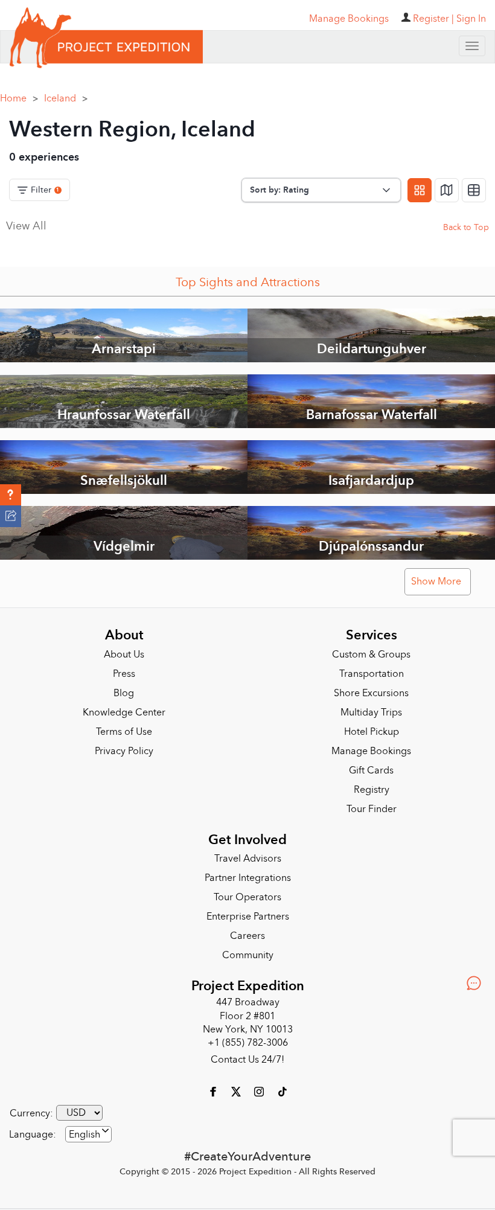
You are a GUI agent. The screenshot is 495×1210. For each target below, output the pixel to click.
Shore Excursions (371, 693)
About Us (124, 654)
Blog (123, 693)
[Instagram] (260, 1091)
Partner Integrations (248, 878)
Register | (433, 18)
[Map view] (447, 190)
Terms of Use (124, 731)
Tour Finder (371, 809)
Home (19, 98)
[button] (10, 495)
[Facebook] (214, 1091)
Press (124, 673)
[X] (237, 1091)
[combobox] (88, 1134)
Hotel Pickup (371, 731)
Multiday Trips (371, 712)
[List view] (474, 190)
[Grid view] (419, 190)
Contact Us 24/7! (247, 1059)
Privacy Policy (124, 751)
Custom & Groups (371, 654)
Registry (371, 789)
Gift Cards (371, 770)
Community (247, 955)
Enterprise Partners (247, 916)
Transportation (371, 673)
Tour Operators (247, 897)
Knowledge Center (124, 712)
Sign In (471, 18)
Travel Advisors (247, 858)
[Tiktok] (282, 1091)
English (84, 1134)
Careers (247, 936)
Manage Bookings (371, 751)
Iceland (66, 98)
